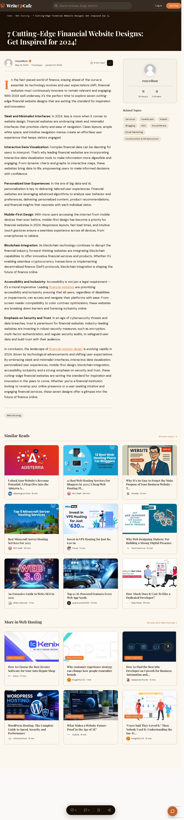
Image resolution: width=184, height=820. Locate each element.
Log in (158, 5)
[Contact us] (172, 811)
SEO (143, 125)
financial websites (61, 287)
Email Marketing (134, 132)
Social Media (159, 125)
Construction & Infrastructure (142, 138)
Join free (174, 5)
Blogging (130, 125)
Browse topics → (168, 436)
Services (130, 119)
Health (163, 119)
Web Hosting (22, 16)
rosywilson (21, 61)
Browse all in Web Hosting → (162, 622)
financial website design (65, 349)
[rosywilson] (8, 63)
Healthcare (147, 119)
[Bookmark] (98, 810)
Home (9, 16)
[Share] (109, 810)
